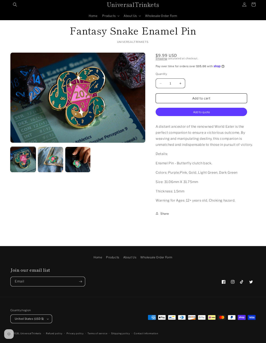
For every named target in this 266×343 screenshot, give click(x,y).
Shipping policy (120, 333)
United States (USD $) (29, 318)
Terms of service (97, 333)
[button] (15, 4)
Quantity (161, 74)
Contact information (146, 333)
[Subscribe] (80, 281)
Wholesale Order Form (156, 257)
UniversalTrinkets (30, 333)
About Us (130, 257)
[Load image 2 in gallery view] (50, 159)
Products (112, 257)
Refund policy (54, 333)
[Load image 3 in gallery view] (78, 159)
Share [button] (164, 213)
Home (98, 257)
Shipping (161, 58)
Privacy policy (75, 333)
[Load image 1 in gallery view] (23, 159)
